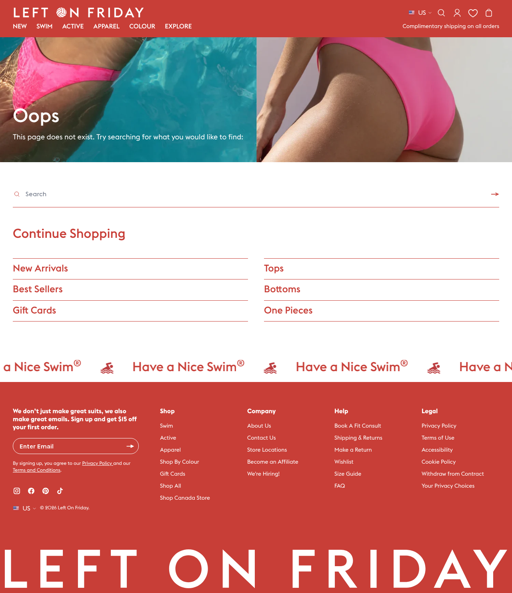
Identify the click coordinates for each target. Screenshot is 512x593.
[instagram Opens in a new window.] (17, 491)
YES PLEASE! (130, 446)
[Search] (441, 12)
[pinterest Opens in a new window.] (46, 491)
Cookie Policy (439, 462)
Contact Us (261, 438)
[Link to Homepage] (79, 12)
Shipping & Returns (358, 438)
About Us (259, 426)
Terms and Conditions (36, 470)
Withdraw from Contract (453, 474)
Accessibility (437, 450)
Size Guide (347, 474)
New (20, 27)
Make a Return (353, 450)
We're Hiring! (263, 474)
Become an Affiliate (272, 462)
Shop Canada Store (185, 498)
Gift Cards (34, 311)
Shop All (170, 486)
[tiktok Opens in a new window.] (60, 491)
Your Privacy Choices (448, 486)
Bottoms (282, 289)
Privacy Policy (97, 463)
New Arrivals (40, 268)
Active (168, 438)
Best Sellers (38, 289)
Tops (274, 268)
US (422, 13)
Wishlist (344, 462)
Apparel (170, 450)
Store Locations (267, 450)
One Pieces (288, 311)
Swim (166, 426)
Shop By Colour (179, 462)
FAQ (339, 486)
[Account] (457, 12)
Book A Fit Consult (357, 426)
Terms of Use (438, 438)
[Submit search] (495, 194)
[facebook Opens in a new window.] (31, 491)
